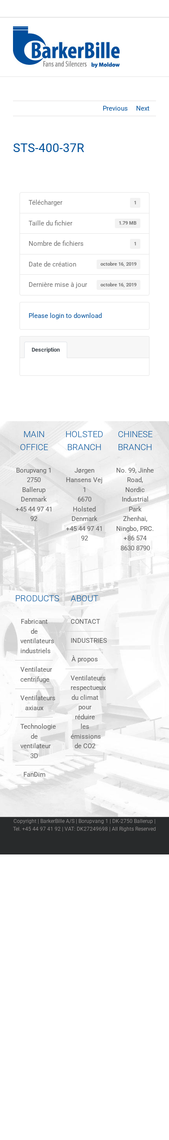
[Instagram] (39, 559)
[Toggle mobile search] (136, 30)
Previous (115, 108)
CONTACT (85, 622)
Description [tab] (46, 349)
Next (143, 108)
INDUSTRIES (85, 641)
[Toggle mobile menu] (152, 30)
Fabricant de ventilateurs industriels (34, 636)
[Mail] (51, 559)
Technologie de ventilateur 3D (34, 741)
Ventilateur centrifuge (34, 674)
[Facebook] (28, 559)
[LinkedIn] (16, 559)
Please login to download (65, 316)
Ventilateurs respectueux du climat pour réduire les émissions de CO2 (85, 712)
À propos (85, 659)
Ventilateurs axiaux (34, 703)
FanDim (34, 774)
